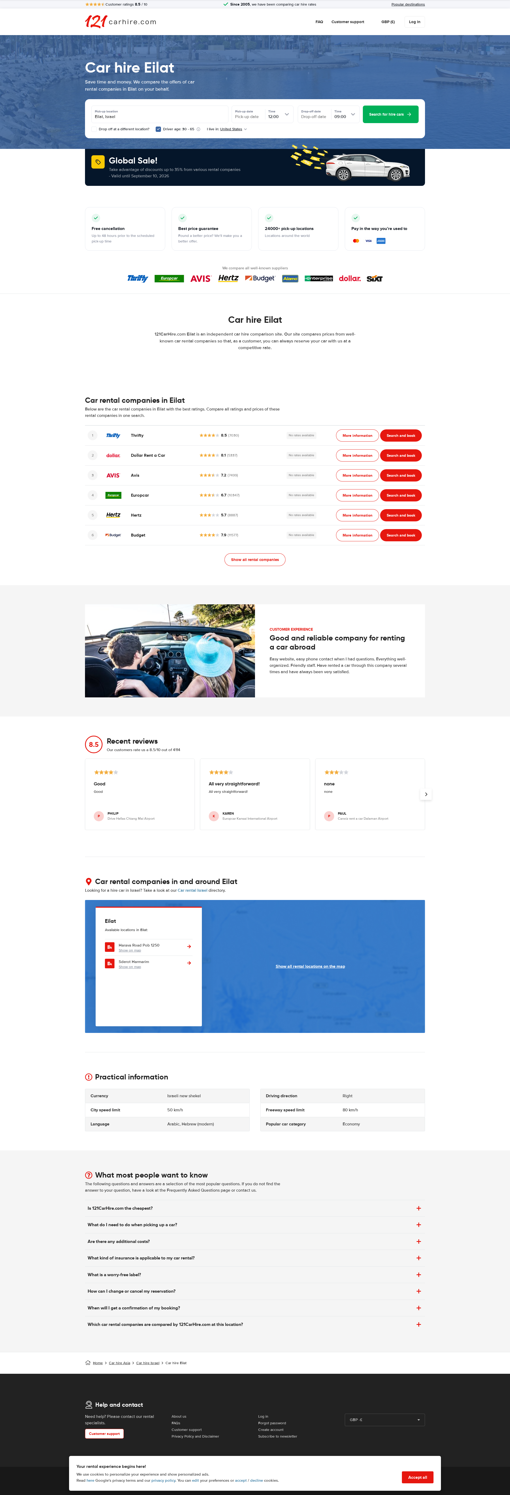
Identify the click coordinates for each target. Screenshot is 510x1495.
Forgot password (272, 1423)
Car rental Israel (192, 890)
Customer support (348, 22)
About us (179, 1416)
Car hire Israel (147, 1363)
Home (98, 1363)
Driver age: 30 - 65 (178, 129)
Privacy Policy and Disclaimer (195, 1436)
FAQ (319, 22)
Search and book (401, 435)
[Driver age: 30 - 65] (158, 129)
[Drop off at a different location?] (94, 129)
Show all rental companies (255, 560)
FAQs (176, 1423)
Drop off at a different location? (123, 129)
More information (357, 435)
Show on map (130, 950)
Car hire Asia (119, 1363)
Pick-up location (106, 111)
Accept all (417, 1477)
